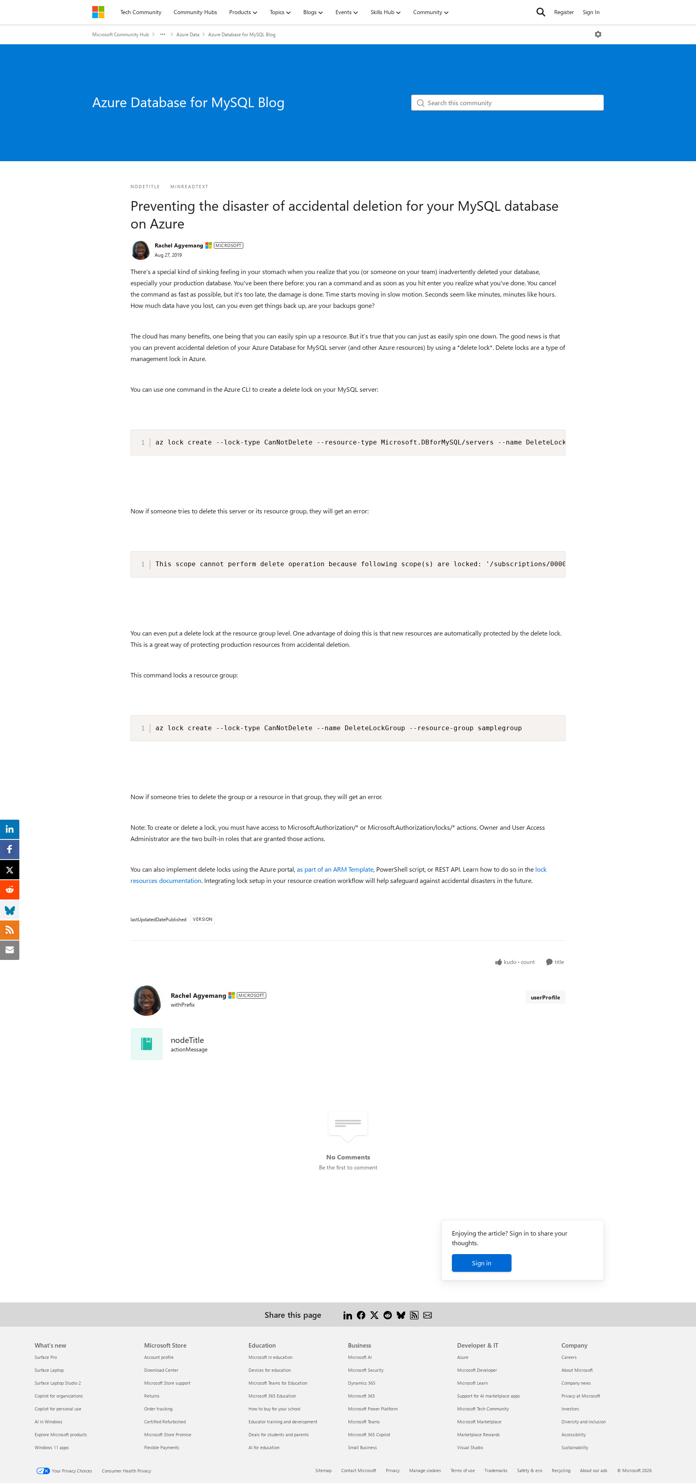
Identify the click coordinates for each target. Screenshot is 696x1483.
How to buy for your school (274, 1409)
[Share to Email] (427, 1314)
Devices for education (270, 1370)
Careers (569, 1357)
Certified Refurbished (165, 1422)
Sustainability (574, 1447)
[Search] (541, 12)
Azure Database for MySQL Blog (242, 34)
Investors (570, 1409)
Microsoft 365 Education (272, 1396)
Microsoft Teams (364, 1422)
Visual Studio (470, 1447)
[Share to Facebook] (361, 1314)
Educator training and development (283, 1422)
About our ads (593, 1470)
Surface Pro (46, 1357)
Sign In (591, 12)
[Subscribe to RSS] (414, 1314)
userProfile (545, 997)
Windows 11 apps (52, 1447)
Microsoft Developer (477, 1370)
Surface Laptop (49, 1370)
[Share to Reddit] (387, 1314)
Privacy (393, 1470)
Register (564, 12)
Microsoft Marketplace (479, 1422)
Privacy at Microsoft (580, 1396)
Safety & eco (529, 1470)
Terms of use (463, 1470)
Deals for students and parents (279, 1434)
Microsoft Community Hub (120, 34)
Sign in (481, 1263)
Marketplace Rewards (478, 1434)
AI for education (264, 1447)
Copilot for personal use (58, 1409)
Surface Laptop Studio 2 (58, 1383)
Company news (576, 1383)
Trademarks (496, 1470)
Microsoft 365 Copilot (369, 1434)
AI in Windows (48, 1422)
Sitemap (323, 1470)
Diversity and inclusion (583, 1422)
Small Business (362, 1447)
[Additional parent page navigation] (163, 34)
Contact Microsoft (358, 1470)
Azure (462, 1357)
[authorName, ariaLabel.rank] (140, 250)
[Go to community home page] (98, 12)
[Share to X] (374, 1314)
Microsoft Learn (472, 1383)
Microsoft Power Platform (373, 1409)
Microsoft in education (270, 1357)
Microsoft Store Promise (167, 1434)
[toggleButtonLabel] (598, 34)
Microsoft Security (365, 1370)
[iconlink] (146, 1044)
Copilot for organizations (59, 1396)
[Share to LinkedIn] (348, 1314)
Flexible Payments (161, 1447)
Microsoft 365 (361, 1396)
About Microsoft (577, 1370)
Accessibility (573, 1434)
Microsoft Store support (167, 1383)
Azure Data (187, 34)
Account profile (159, 1357)
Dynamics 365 (361, 1383)
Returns (152, 1396)
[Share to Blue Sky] (401, 1314)
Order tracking (158, 1409)
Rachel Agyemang (179, 245)
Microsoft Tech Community (483, 1409)
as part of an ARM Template (335, 869)
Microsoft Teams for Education (278, 1383)
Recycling (561, 1470)
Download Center (161, 1370)
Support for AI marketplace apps (488, 1396)
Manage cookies (425, 1470)
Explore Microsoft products (61, 1434)
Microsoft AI (360, 1357)
